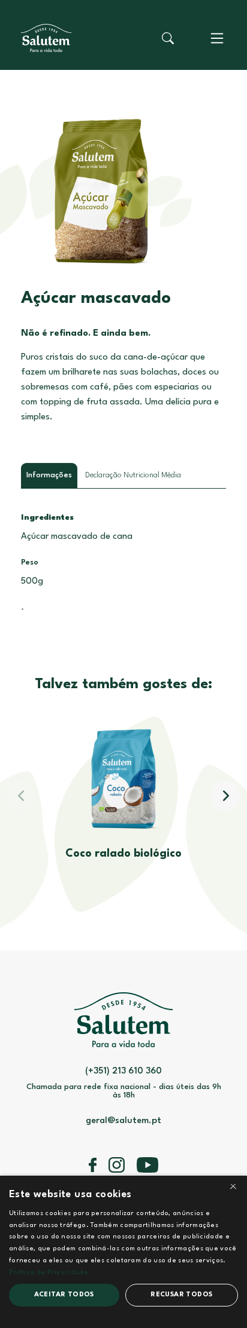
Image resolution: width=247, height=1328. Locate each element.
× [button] (233, 1188)
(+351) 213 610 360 (123, 1071)
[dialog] (123, 1252)
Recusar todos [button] (181, 1295)
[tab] (49, 475)
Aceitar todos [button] (64, 1295)
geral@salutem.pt (123, 1121)
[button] (226, 796)
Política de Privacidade (48, 1272)
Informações (49, 475)
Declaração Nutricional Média (133, 475)
